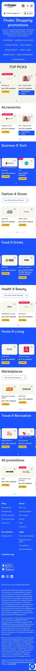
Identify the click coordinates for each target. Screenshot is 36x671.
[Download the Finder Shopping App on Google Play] (8, 569)
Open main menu (31, 6)
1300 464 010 (11, 664)
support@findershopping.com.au (22, 662)
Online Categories (12, 13)
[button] (8, 40)
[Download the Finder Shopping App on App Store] (8, 565)
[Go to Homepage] (10, 6)
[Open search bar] (28, 6)
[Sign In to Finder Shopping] (23, 6)
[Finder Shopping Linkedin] (11, 576)
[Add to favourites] (14, 76)
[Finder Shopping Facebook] (3, 576)
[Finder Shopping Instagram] (7, 576)
